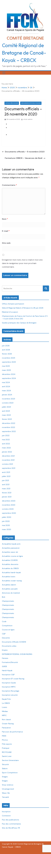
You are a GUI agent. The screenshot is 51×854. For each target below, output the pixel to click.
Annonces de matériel (11, 593)
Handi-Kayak (7, 670)
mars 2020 (6, 529)
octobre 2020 (8, 509)
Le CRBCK (6, 703)
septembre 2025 (9, 362)
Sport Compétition (10, 772)
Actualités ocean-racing (12, 581)
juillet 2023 (6, 407)
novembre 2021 (8, 460)
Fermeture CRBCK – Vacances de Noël (23, 158)
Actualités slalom (9, 585)
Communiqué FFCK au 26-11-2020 (23, 124)
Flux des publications (10, 820)
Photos (5, 740)
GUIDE (4, 666)
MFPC (4, 715)
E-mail (6, 231)
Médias (5, 711)
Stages (5, 777)
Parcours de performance (12, 732)
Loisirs (4, 707)
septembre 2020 (9, 513)
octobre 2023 (7, 403)
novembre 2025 (8, 358)
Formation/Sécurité (10, 662)
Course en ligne (8, 630)
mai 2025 (6, 366)
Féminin (5, 658)
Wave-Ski (6, 793)
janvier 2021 (6, 497)
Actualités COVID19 (11, 103)
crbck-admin (27, 119)
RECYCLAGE (7, 752)
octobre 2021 (7, 464)
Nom (5, 219)
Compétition (7, 625)
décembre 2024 (8, 374)
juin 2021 (5, 480)
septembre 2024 (9, 378)
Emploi (5, 650)
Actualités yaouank (10, 589)
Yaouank (5, 797)
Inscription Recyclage (10, 691)
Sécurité (5, 764)
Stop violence (7, 785)
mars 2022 (6, 448)
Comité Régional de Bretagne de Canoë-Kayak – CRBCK (24, 52)
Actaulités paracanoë (10, 548)
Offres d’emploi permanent (13, 304)
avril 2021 (5, 484)
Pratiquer (5, 748)
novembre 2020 (8, 505)
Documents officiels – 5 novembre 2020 (25, 151)
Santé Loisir (7, 756)
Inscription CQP (8, 674)
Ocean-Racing (8, 723)
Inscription (6, 811)
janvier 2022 (7, 452)
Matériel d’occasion (10, 312)
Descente (6, 638)
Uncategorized (8, 789)
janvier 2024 (7, 395)
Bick (3, 597)
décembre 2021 (8, 456)
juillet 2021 (6, 476)
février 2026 (7, 354)
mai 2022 (6, 439)
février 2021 (6, 493)
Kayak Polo (6, 699)
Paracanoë (6, 728)
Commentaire (9, 185)
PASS (4, 736)
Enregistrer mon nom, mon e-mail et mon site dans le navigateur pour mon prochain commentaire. (22, 263)
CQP (4, 634)
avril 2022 (6, 444)
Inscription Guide (9, 683)
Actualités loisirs (8, 576)
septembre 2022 (9, 431)
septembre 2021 (8, 468)
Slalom (5, 768)
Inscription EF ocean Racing (13, 679)
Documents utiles (9, 646)
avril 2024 (6, 386)
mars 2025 (6, 370)
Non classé (6, 719)
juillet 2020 (6, 517)
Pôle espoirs (7, 744)
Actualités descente (10, 564)
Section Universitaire (10, 760)
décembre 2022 (8, 423)
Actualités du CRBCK (10, 568)
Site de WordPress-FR (11, 828)
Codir (4, 621)
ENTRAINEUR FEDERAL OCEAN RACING (17, 654)
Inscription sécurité (10, 695)
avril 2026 (6, 350)
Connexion (6, 816)
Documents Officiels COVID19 (30, 103)
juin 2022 (5, 435)
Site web (6, 243)
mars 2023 (6, 415)
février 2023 (7, 419)
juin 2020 (6, 521)
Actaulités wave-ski (10, 552)
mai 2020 (6, 525)
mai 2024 (6, 382)
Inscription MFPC (9, 687)
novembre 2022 (8, 427)
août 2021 (6, 472)
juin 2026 (6, 346)
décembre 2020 (8, 501)
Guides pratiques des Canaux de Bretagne (19, 323)
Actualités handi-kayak (11, 572)
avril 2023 (6, 411)
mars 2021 (6, 488)
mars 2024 (6, 390)
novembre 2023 (8, 399)
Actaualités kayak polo (11, 544)
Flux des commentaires (11, 824)
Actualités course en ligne (12, 556)
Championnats (8, 601)
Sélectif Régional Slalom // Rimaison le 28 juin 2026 (22, 308)
